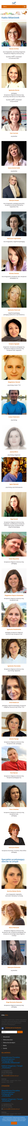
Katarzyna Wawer (14, 847)
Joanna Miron (14, 452)
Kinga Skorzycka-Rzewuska (14, 1002)
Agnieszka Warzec (14, 90)
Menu (5, 6)
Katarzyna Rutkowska (14, 967)
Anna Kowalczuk (14, 702)
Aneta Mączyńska (14, 559)
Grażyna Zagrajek (14, 344)
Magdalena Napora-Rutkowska (14, 595)
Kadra (5, 1045)
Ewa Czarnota (14, 133)
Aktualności (6, 1037)
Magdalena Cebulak (14, 382)
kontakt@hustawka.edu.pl (11, 1076)
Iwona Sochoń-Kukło (14, 168)
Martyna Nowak (14, 200)
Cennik (5, 1048)
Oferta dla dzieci (8, 1040)
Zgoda (14, 1123)
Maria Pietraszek (14, 927)
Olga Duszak (14, 519)
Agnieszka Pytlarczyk (14, 310)
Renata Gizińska (14, 49)
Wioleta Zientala (14, 273)
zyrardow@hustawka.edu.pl (11, 1109)
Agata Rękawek (14, 484)
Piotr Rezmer (14, 773)
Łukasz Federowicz (14, 417)
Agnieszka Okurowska (14, 666)
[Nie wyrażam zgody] (26, 1121)
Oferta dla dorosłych (9, 1042)
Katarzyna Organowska (14, 238)
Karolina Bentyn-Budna (14, 891)
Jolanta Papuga (14, 739)
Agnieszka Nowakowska (14, 629)
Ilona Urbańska (14, 809)
